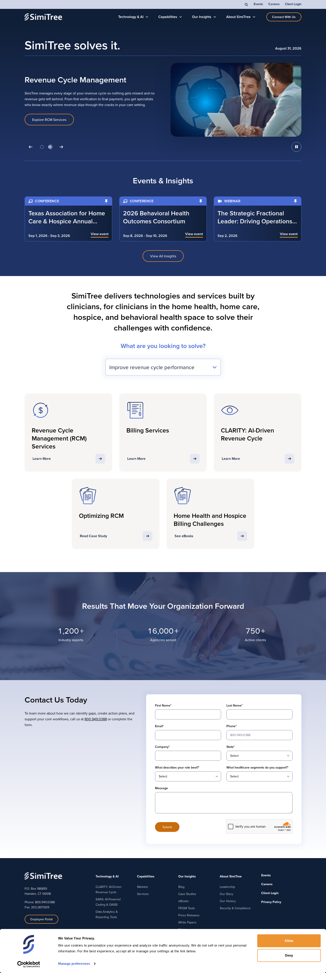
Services (143, 894)
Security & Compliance (235, 908)
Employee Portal (41, 919)
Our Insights (201, 16)
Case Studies (187, 894)
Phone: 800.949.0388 (40, 902)
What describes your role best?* (177, 767)
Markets (142, 887)
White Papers (187, 922)
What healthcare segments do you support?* (257, 767)
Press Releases (189, 915)
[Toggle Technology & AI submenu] (147, 17)
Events (258, 4)
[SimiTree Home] (44, 16)
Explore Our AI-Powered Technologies (61, 122)
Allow (289, 941)
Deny (289, 955)
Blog (181, 887)
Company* (162, 747)
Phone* (231, 726)
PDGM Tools (186, 908)
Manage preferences (74, 963)
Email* (159, 726)
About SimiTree (238, 16)
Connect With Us (284, 17)
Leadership (227, 887)
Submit (167, 827)
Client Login (293, 4)
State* (230, 747)
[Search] (247, 4)
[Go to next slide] (61, 147)
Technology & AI (130, 16)
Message (161, 788)
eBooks (183, 901)
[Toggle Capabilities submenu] (180, 17)
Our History (228, 901)
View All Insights (163, 256)
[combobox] (163, 367)
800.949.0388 (95, 719)
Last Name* (234, 705)
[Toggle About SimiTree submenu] (254, 17)
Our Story (226, 894)
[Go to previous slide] (31, 147)
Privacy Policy (271, 902)
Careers (274, 4)
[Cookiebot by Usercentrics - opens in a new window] (28, 964)
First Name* (163, 705)
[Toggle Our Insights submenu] (214, 17)
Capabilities (167, 16)
